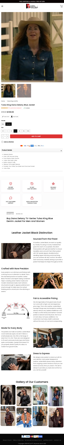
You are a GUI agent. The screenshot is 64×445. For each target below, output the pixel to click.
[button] (2, 6)
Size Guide (15, 116)
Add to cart (36, 136)
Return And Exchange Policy (33, 440)
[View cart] (61, 6)
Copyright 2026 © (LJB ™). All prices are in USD (32, 443)
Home (3, 101)
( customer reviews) (14, 108)
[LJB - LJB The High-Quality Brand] (32, 6)
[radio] (3, 124)
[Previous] (4, 47)
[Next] (59, 47)
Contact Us (57, 440)
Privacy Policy (7, 440)
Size (2, 127)
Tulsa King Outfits (12, 101)
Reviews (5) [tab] (19, 214)
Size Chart (6, 116)
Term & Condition (18, 440)
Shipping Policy (48, 440)
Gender (3, 120)
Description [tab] (10, 214)
